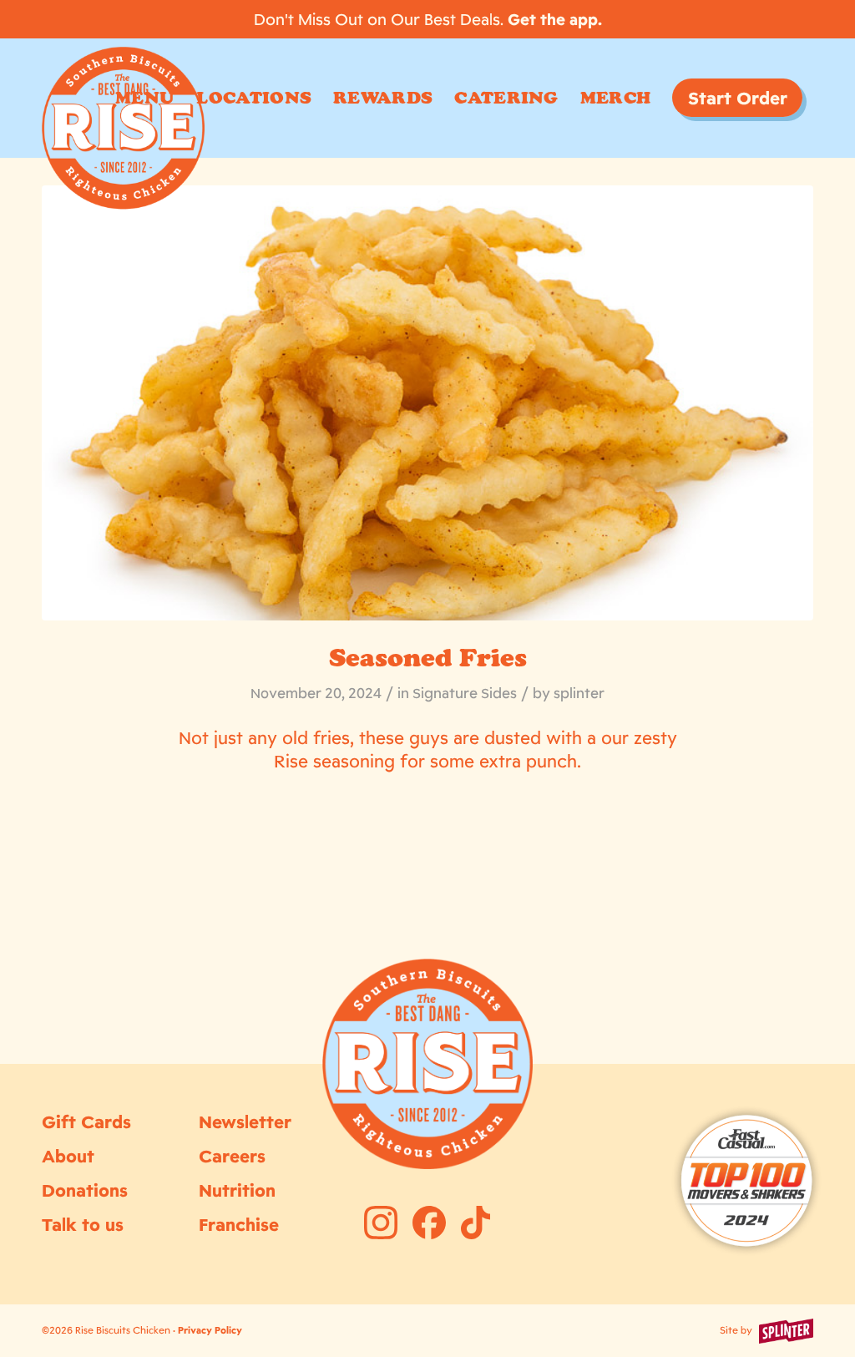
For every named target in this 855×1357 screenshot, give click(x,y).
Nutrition (237, 1190)
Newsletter (245, 1121)
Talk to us (83, 1224)
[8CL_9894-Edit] (427, 402)
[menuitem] (144, 98)
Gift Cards (86, 1121)
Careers (232, 1156)
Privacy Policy (210, 1330)
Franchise (239, 1224)
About (68, 1156)
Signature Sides (464, 692)
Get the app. (555, 19)
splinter (579, 692)
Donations (85, 1190)
